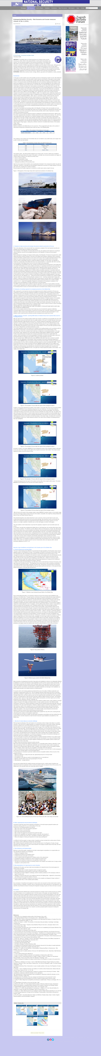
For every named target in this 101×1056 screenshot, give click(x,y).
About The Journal (63, 8)
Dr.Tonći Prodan (16, 55)
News (78, 8)
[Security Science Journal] (77, 64)
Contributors (54, 8)
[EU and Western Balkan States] (77, 48)
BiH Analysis (71, 8)
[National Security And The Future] (50, 3)
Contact (82, 8)
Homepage (23, 8)
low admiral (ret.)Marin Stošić (27, 55)
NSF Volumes (31, 8)
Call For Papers (39, 8)
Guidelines (47, 8)
